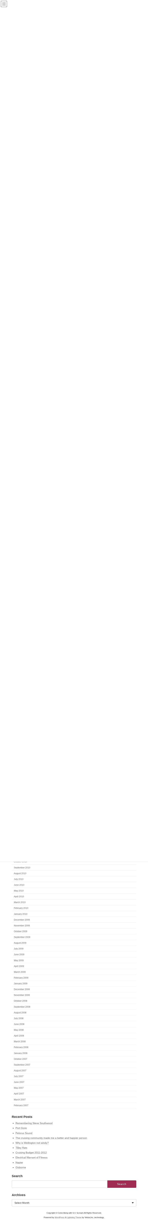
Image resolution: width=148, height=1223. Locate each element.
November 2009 (22, 925)
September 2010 (22, 867)
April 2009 (19, 966)
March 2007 (20, 1099)
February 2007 (21, 1105)
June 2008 (19, 1024)
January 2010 (20, 914)
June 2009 (19, 954)
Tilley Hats (21, 1147)
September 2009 (22, 937)
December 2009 (22, 919)
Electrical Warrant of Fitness (31, 1157)
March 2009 (20, 972)
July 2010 (18, 879)
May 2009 (19, 960)
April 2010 (19, 896)
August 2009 (20, 943)
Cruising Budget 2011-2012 (31, 1152)
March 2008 (20, 1041)
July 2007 (18, 1076)
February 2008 (21, 1047)
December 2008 (22, 989)
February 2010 (21, 908)
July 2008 (18, 1018)
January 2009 (20, 983)
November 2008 (22, 995)
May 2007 (19, 1088)
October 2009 (20, 931)
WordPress (60, 1217)
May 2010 (19, 890)
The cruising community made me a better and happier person (51, 1138)
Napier (19, 1162)
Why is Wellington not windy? (32, 1142)
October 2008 (20, 1001)
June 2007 (19, 1082)
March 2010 (20, 902)
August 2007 (20, 1070)
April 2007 (19, 1093)
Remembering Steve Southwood (34, 1123)
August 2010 (20, 873)
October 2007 (20, 1059)
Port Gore (21, 1128)
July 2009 (18, 948)
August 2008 (20, 1012)
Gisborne (21, 1167)
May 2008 (19, 1030)
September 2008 (22, 1006)
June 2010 (19, 885)
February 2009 (21, 978)
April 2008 (19, 1035)
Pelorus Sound (24, 1133)
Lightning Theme (74, 1217)
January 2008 (20, 1053)
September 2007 (22, 1065)
